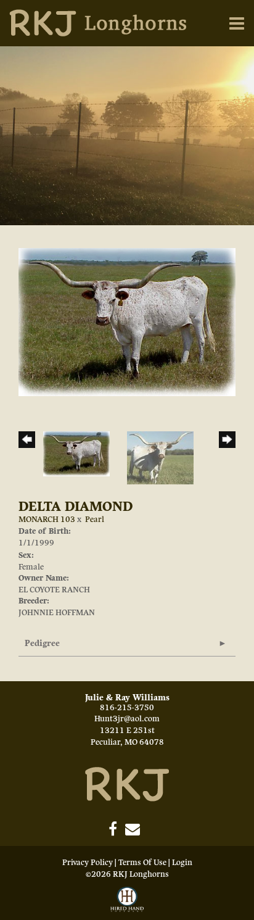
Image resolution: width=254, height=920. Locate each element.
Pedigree (42, 643)
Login (182, 863)
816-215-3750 (127, 708)
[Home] (127, 784)
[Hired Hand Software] (127, 900)
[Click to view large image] (127, 321)
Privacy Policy (87, 863)
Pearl (94, 519)
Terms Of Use (142, 863)
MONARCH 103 (46, 519)
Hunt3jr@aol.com (127, 719)
